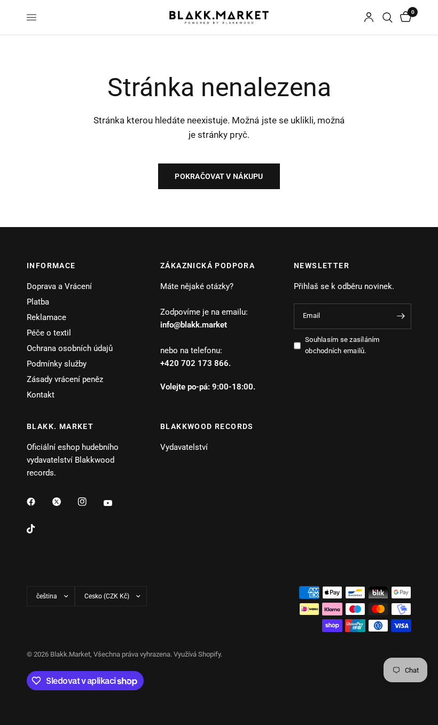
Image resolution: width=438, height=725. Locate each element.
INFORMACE (51, 265)
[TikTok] (38, 529)
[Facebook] (38, 501)
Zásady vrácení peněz (65, 379)
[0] (403, 17)
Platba (38, 302)
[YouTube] (115, 502)
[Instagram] (89, 501)
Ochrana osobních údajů (70, 348)
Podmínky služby (57, 364)
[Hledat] (387, 17)
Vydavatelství (184, 447)
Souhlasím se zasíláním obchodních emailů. (342, 345)
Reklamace (46, 317)
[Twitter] (64, 501)
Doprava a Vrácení (59, 286)
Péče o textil (49, 333)
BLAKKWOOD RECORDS (207, 426)
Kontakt (40, 395)
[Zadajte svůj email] (400, 316)
